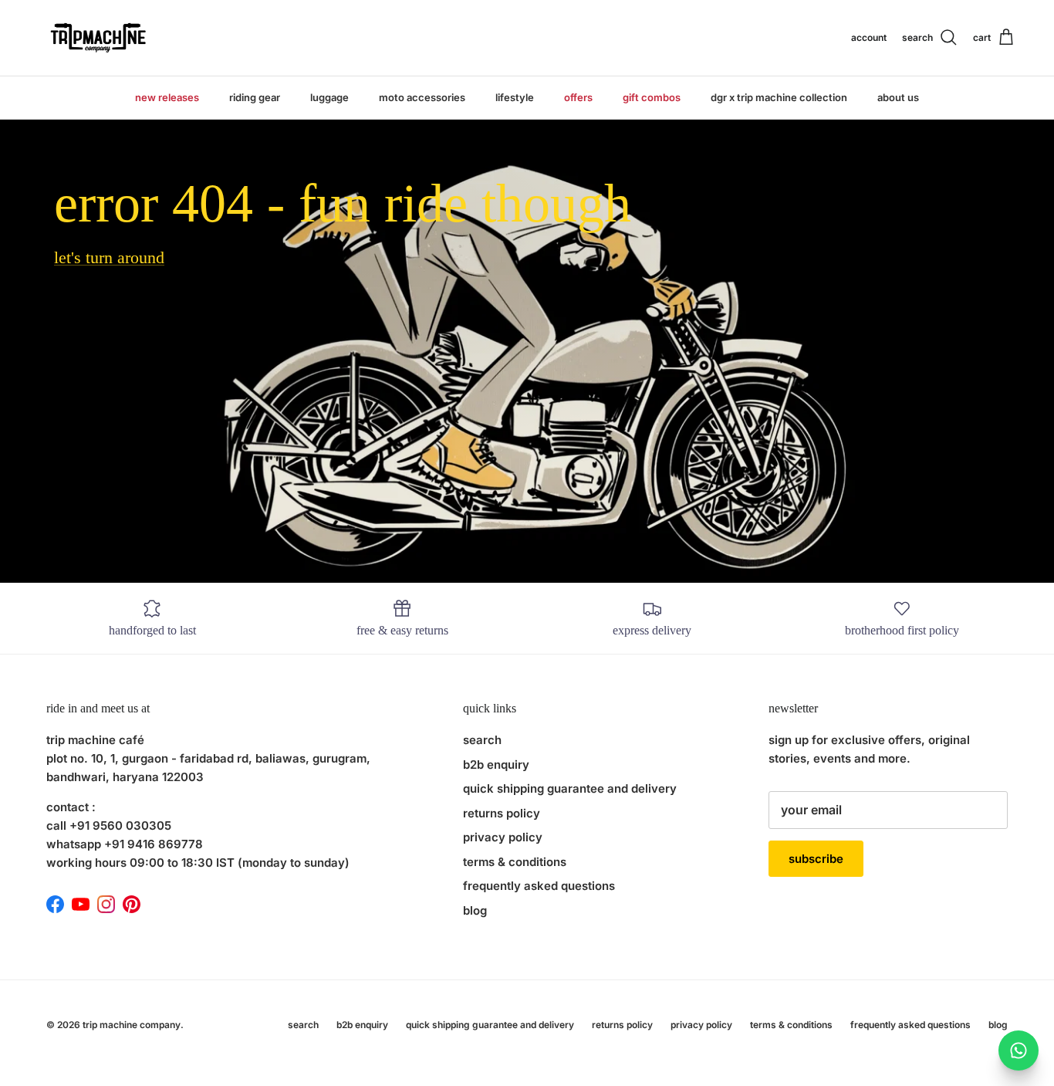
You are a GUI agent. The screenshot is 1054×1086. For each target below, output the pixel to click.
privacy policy (502, 837)
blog (475, 910)
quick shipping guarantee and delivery (570, 788)
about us (898, 97)
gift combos (652, 97)
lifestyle (514, 97)
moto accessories (422, 97)
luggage (329, 97)
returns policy (501, 813)
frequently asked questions (539, 885)
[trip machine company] (96, 37)
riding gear (254, 97)
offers (578, 97)
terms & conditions (514, 861)
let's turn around (109, 257)
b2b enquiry (496, 764)
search (482, 739)
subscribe (816, 858)
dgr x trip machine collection (779, 97)
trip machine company (132, 1024)
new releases (167, 97)
